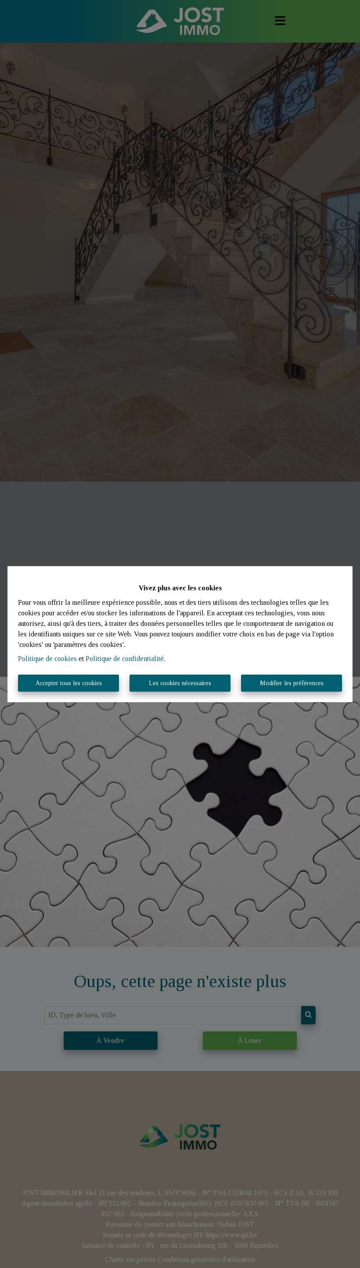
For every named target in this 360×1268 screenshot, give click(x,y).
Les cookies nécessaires (180, 683)
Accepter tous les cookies (69, 683)
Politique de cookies (47, 658)
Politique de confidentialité (125, 658)
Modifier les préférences (292, 683)
